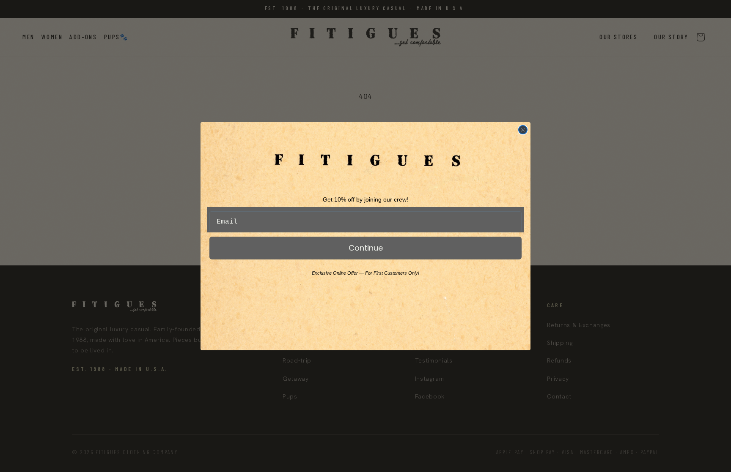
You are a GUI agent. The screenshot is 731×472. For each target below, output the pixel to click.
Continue (366, 248)
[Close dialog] (523, 130)
